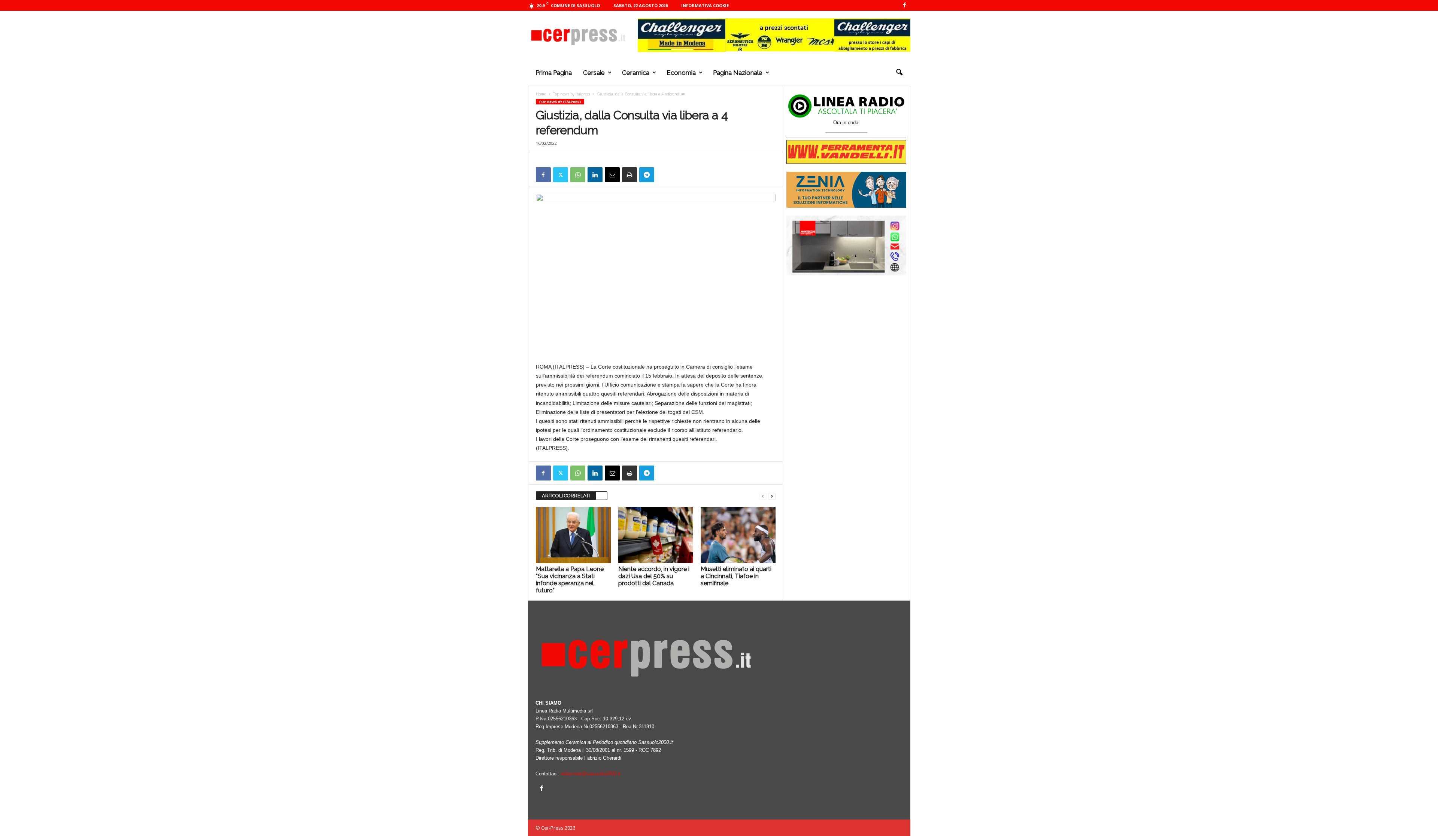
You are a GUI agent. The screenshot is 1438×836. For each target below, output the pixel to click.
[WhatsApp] (577, 174)
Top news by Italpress (571, 94)
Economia (681, 72)
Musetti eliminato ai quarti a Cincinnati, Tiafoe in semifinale (736, 576)
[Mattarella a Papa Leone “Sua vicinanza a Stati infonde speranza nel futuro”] (573, 535)
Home (541, 94)
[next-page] (772, 496)
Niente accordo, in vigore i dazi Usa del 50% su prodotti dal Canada (653, 576)
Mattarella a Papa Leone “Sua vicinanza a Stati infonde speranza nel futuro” (570, 579)
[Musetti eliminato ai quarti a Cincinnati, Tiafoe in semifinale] (738, 535)
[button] (899, 72)
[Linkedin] (595, 174)
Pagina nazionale (737, 72)
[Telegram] (646, 174)
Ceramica (635, 72)
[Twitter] (560, 174)
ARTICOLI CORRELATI (566, 495)
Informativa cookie (705, 5)
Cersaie (594, 72)
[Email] (612, 174)
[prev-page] (763, 496)
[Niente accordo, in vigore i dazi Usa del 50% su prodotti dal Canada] (655, 535)
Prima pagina (554, 72)
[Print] (629, 174)
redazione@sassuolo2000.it (591, 773)
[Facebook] (904, 5)
